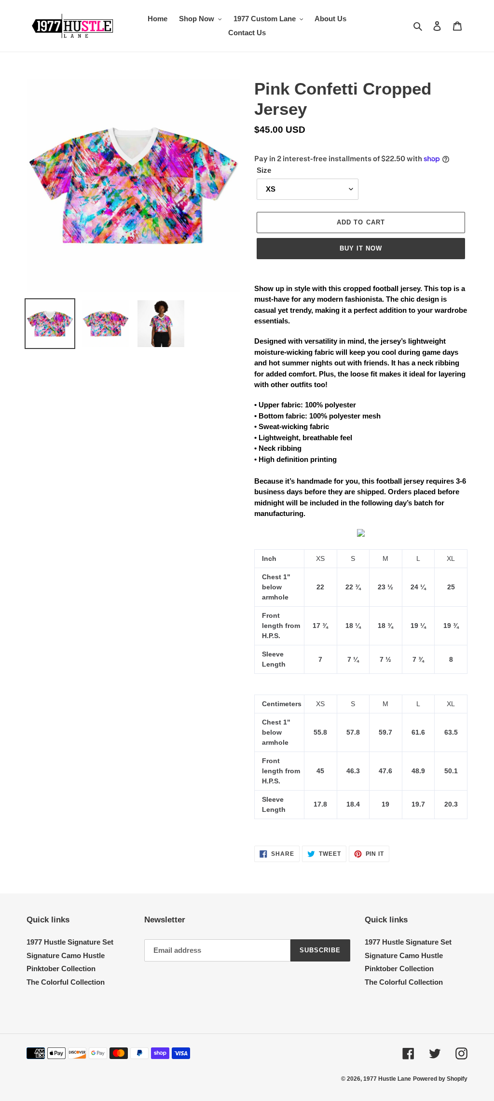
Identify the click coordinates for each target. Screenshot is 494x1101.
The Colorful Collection (66, 982)
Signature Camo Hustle (66, 955)
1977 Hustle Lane (387, 1078)
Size (264, 170)
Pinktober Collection (61, 968)
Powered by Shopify (440, 1078)
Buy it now (361, 248)
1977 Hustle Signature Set (70, 942)
